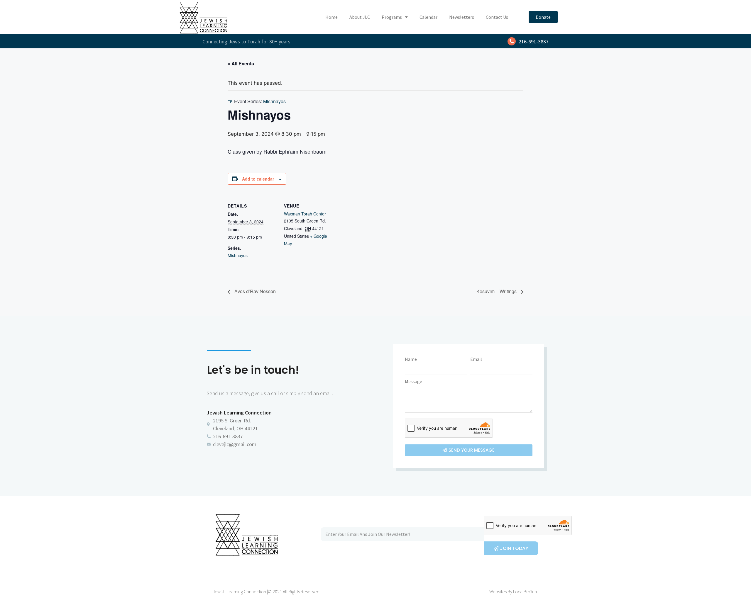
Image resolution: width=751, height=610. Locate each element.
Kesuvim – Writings (497, 291)
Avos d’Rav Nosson (254, 291)
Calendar (428, 17)
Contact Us (497, 17)
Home (331, 17)
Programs (392, 17)
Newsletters (461, 17)
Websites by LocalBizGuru (513, 591)
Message (413, 381)
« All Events (241, 63)
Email (476, 359)
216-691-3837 (534, 41)
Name (411, 359)
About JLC (359, 17)
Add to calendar (258, 179)
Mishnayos (238, 255)
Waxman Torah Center (305, 214)
